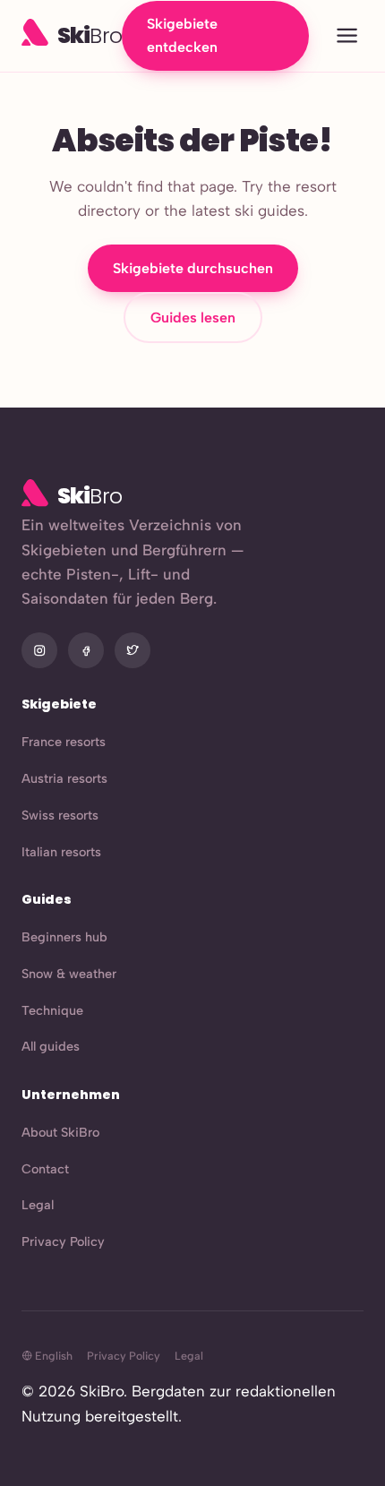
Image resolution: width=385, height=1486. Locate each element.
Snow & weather (68, 974)
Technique (52, 1010)
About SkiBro (60, 1132)
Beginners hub (64, 937)
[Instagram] (39, 650)
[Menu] (347, 36)
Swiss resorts (59, 815)
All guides (50, 1046)
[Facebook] (86, 650)
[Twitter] (132, 650)
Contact (45, 1169)
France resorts (63, 742)
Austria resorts (64, 778)
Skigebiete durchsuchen (193, 268)
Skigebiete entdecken (182, 35)
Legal (37, 1205)
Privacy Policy (63, 1241)
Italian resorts (61, 852)
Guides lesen (192, 317)
